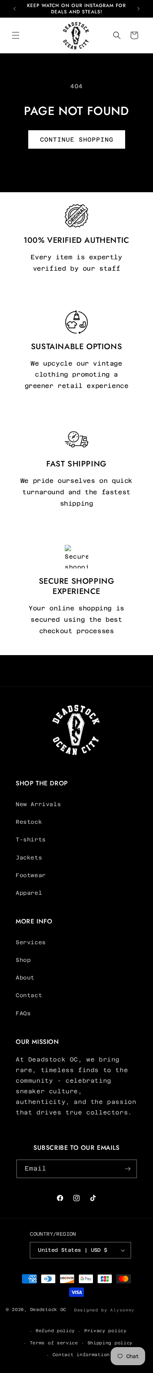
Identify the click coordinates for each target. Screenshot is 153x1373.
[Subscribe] (128, 1169)
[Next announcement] (138, 8)
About (25, 977)
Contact (29, 995)
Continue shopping (76, 139)
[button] (15, 35)
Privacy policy (105, 1330)
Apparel (29, 893)
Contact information (81, 1354)
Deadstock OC (48, 1309)
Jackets (29, 857)
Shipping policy (110, 1343)
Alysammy (122, 1310)
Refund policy (55, 1330)
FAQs (23, 1013)
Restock (29, 822)
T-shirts (31, 839)
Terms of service (54, 1343)
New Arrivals (38, 804)
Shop (23, 960)
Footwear (31, 875)
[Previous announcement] (14, 8)
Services (31, 942)
